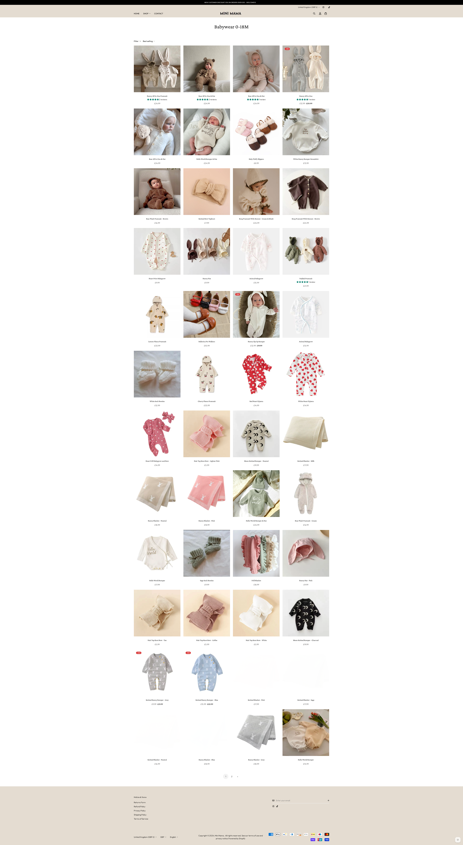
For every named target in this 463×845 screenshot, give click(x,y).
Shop (145, 13)
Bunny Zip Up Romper (256, 341)
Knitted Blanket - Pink (256, 700)
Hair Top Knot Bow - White (256, 640)
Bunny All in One (305, 96)
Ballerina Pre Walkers (207, 341)
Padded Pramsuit (306, 278)
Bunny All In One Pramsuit (157, 96)
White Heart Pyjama (306, 401)
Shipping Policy (140, 814)
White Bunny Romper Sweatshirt (306, 159)
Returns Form (140, 802)
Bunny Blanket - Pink (207, 521)
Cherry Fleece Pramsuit (207, 401)
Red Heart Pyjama (256, 401)
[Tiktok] (329, 7)
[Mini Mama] (231, 13)
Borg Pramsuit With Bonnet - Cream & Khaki (256, 219)
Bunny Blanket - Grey (256, 760)
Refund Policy (139, 806)
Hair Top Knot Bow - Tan (157, 640)
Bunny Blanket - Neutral (157, 521)
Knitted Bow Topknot (207, 219)
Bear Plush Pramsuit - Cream (306, 521)
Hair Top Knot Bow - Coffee (206, 640)
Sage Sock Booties (207, 580)
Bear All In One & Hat (207, 96)
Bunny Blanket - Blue (207, 760)
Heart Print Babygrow (157, 278)
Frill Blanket (256, 580)
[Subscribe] (326, 800)
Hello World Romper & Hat (206, 159)
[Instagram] (323, 7)
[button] (325, 13)
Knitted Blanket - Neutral (157, 760)
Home (136, 13)
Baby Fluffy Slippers (256, 159)
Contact (158, 13)
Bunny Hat (207, 278)
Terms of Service (141, 819)
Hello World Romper (157, 580)
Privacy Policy (140, 810)
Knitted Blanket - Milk (305, 461)
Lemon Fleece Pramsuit (157, 341)
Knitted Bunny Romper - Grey (157, 700)
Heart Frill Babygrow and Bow (157, 461)
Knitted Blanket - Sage (305, 700)
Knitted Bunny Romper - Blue (207, 700)
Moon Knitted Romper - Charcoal (306, 640)
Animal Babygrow (256, 278)
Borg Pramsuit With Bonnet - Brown (306, 219)
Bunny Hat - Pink (305, 580)
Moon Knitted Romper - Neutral (256, 461)
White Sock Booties (157, 401)
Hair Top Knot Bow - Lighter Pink (207, 461)
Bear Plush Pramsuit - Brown (157, 219)
